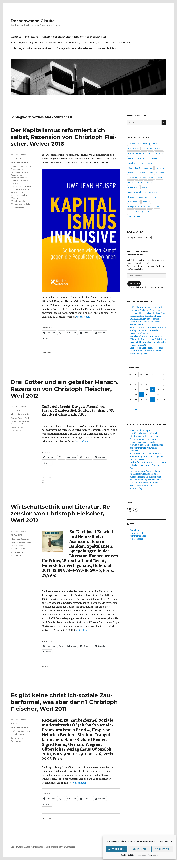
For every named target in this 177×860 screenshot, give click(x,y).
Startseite (16, 36)
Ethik (27, 418)
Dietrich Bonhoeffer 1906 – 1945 (144, 436)
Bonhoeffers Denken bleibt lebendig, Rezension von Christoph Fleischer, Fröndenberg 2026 (146, 351)
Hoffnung (159, 168)
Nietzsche (153, 192)
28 (152, 400)
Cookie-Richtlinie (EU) (107, 48)
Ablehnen (139, 849)
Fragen (14, 421)
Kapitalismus (16, 175)
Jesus (150, 173)
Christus (158, 148)
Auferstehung (144, 144)
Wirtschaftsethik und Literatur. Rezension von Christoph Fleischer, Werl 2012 (61, 513)
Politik (153, 197)
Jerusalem (140, 173)
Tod (149, 211)
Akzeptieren (116, 849)
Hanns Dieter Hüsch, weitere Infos (145, 454)
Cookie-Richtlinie (128, 855)
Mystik (144, 187)
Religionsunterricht (136, 206)
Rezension (25, 162)
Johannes (159, 173)
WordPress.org (136, 539)
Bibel (155, 144)
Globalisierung (17, 169)
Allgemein (15, 162)
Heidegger (148, 168)
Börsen (22, 543)
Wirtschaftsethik (18, 548)
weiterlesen (83, 316)
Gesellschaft (142, 158)
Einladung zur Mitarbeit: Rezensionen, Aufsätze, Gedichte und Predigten (51, 48)
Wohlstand (15, 204)
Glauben (141, 163)
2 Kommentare (17, 208)
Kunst (151, 177)
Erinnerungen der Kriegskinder (144, 439)
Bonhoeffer (133, 148)
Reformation (134, 202)
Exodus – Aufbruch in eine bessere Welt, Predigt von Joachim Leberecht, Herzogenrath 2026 (148, 330)
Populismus (16, 189)
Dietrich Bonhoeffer (137, 153)
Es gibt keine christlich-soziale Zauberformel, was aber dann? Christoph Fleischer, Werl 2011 (64, 702)
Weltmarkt (15, 198)
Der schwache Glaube (33, 20)
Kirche (143, 177)
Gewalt (154, 158)
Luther (139, 182)
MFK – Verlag (136, 488)
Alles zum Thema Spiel (140, 430)
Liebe (130, 182)
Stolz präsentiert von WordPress (60, 847)
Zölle (27, 204)
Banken (14, 543)
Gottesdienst (134, 168)
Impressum (141, 855)
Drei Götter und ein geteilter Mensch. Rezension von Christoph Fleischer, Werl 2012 (64, 389)
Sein (150, 206)
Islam (130, 173)
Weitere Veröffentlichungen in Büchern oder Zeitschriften (74, 36)
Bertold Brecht (17, 418)
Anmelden (134, 530)
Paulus (131, 197)
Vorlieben (162, 849)
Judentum (132, 177)
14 (152, 390)
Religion (146, 202)
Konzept (14, 183)
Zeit (23, 204)
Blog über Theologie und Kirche (144, 433)
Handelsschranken (19, 172)
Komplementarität (19, 178)
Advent (131, 144)
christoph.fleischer (19, 154)
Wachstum (25, 195)
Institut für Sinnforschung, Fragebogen (148, 462)
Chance (14, 166)
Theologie (140, 211)
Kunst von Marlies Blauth (141, 485)
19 (141, 395)
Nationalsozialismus (137, 192)
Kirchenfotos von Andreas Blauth (145, 471)
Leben (159, 177)
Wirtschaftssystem (19, 201)
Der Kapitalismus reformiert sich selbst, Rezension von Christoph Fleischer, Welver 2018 (64, 137)
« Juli (135, 409)
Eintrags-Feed (136, 533)
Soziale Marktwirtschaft (21, 424)
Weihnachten (134, 216)
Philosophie (142, 197)
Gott (150, 163)
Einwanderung (25, 166)
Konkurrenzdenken (19, 181)
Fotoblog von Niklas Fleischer (143, 442)
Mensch (148, 182)
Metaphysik (133, 187)
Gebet (131, 158)
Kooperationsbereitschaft (22, 186)
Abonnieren (134, 283)
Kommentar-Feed (138, 536)
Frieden (159, 153)
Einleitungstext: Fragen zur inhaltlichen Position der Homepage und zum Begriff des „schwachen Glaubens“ (71, 42)
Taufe (130, 211)
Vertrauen (15, 195)
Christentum (147, 148)
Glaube (131, 163)
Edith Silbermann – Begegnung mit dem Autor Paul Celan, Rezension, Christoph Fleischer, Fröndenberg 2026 (147, 310)
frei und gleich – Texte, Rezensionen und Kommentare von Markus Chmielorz (146, 448)
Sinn (157, 206)
